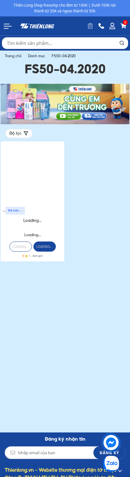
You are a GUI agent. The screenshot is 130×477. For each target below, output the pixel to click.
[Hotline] (101, 26)
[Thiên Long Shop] (37, 25)
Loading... (32, 221)
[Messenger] (111, 442)
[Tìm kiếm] (121, 43)
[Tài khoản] (112, 26)
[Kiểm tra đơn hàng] (90, 26)
